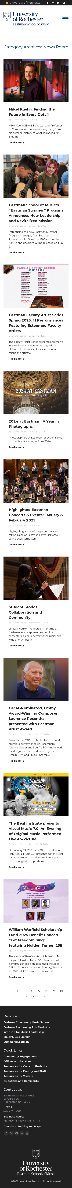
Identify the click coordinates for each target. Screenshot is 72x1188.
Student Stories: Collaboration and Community (25, 612)
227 (35, 996)
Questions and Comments (21, 1081)
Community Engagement (20, 1056)
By (18, 119)
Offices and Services (17, 1061)
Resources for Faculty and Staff (24, 1071)
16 (46, 991)
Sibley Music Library (16, 1037)
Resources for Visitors (18, 1076)
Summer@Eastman (16, 1041)
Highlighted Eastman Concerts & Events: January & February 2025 (36, 515)
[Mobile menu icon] (65, 18)
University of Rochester (25, 2)
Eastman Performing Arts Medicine (26, 1027)
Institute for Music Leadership (23, 1032)
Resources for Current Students (25, 1066)
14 (31, 991)
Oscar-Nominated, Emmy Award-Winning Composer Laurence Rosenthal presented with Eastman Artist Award (33, 718)
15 (38, 991)
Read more (15, 142)
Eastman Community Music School (26, 1022)
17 (53, 991)
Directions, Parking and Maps (22, 1126)
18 (61, 991)
